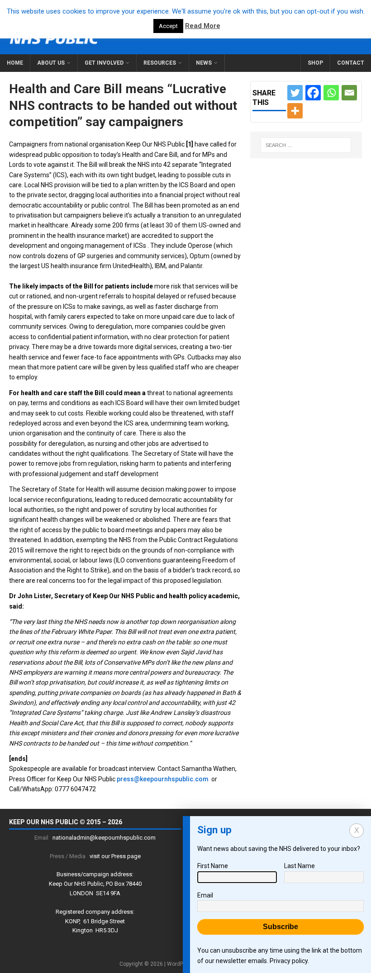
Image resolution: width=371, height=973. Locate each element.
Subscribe (280, 926)
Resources (159, 63)
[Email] (349, 93)
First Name (212, 865)
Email (205, 895)
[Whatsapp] (331, 93)
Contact (350, 63)
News (204, 63)
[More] (295, 111)
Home (15, 63)
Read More (202, 26)
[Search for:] (306, 145)
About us (51, 63)
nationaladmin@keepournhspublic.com (104, 837)
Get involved (104, 63)
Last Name (299, 865)
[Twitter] (295, 93)
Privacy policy (289, 960)
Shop (315, 63)
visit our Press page (115, 856)
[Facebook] (313, 93)
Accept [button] (168, 26)
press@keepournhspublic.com (163, 779)
